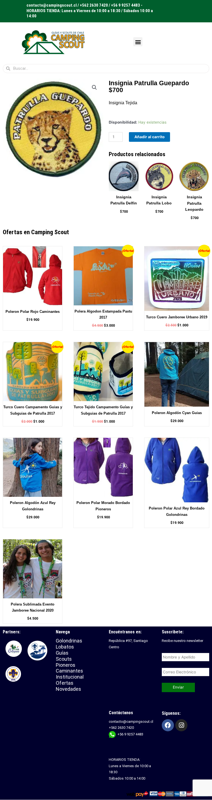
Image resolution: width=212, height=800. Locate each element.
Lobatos (65, 647)
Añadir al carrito (149, 137)
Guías (62, 653)
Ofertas (64, 683)
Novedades (68, 689)
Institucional (70, 677)
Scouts (64, 659)
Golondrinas (69, 641)
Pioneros (65, 665)
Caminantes (69, 671)
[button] (137, 41)
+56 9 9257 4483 (130, 734)
